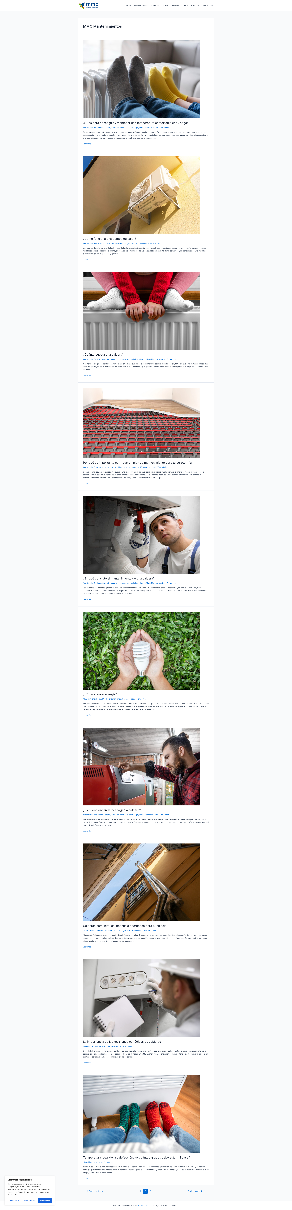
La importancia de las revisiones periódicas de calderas (122, 1041)
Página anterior (95, 1191)
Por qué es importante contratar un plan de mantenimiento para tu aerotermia (137, 462)
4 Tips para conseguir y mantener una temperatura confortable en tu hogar (135, 123)
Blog (186, 5)
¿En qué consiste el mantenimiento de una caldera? (119, 578)
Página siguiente (196, 1191)
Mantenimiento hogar (129, 127)
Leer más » (88, 144)
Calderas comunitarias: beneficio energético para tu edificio (125, 926)
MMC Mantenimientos (148, 127)
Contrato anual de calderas (114, 359)
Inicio (128, 5)
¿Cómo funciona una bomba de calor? (109, 238)
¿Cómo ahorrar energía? (100, 694)
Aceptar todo (45, 1200)
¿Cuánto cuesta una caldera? (103, 354)
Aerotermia (208, 5)
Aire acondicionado (102, 127)
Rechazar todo (29, 1200)
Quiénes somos (140, 5)
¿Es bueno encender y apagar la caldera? (112, 810)
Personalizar (14, 1200)
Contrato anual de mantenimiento (165, 5)
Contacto (195, 5)
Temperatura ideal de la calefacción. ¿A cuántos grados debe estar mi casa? (136, 1157)
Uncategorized (128, 699)
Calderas (115, 127)
